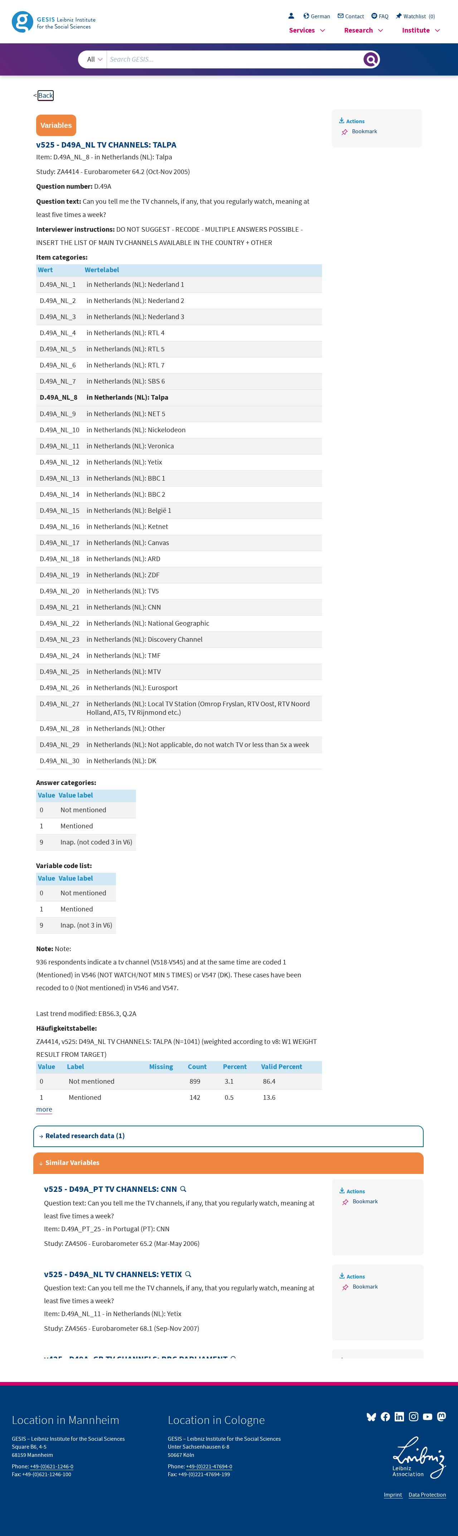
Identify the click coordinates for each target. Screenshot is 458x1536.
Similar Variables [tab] (72, 1163)
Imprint (393, 1494)
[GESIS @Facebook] (386, 1416)
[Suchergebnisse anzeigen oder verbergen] (370, 59)
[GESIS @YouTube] (428, 1416)
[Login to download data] (293, 16)
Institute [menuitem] (416, 30)
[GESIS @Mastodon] (440, 1416)
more (44, 1109)
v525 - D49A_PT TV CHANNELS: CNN (110, 1189)
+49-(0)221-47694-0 (209, 1466)
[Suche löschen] (357, 59)
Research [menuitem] (358, 30)
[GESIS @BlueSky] (373, 1416)
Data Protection (427, 1494)
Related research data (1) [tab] (85, 1136)
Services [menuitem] (302, 30)
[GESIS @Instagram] (414, 1416)
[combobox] (228, 59)
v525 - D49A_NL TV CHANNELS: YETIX (113, 1275)
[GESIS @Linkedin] (400, 1416)
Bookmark (364, 131)
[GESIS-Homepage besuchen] (54, 21)
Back (45, 95)
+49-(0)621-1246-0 (51, 1466)
